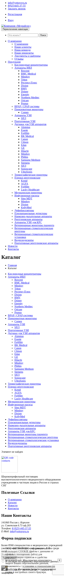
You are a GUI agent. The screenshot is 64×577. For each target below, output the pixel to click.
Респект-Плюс (29, 82)
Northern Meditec (30, 97)
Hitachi (25, 151)
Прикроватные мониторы (28, 109)
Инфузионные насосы (26, 195)
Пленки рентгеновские (27, 177)
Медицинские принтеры (28, 192)
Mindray (25, 76)
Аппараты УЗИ (23, 115)
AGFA (24, 183)
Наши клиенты (22, 47)
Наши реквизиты (24, 53)
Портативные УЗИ (24, 121)
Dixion (24, 85)
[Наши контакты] (9, 471)
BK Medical (27, 136)
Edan (23, 145)
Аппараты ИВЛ (23, 67)
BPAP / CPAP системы (26, 106)
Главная (12, 265)
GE (23, 148)
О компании (15, 41)
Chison (24, 142)
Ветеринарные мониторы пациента (34, 225)
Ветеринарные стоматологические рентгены (33, 437)
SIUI (23, 118)
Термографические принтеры (30, 174)
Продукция (14, 61)
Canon (24, 139)
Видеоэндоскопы (24, 240)
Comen (25, 112)
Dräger (24, 91)
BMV (24, 88)
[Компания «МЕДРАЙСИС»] (16, 25)
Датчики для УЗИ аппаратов (30, 124)
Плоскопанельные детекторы (30, 213)
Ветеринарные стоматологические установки (33, 440)
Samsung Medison (30, 159)
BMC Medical (28, 73)
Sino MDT (26, 198)
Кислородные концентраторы (31, 64)
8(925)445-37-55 (17, 5)
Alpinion (25, 127)
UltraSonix (26, 171)
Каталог (12, 502)
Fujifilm (25, 133)
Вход (10, 20)
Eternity (25, 94)
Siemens (25, 162)
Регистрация (15, 14)
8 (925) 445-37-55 (21, 528)
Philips (24, 157)
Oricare (25, 100)
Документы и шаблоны (27, 55)
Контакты (13, 249)
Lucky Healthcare (30, 189)
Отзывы (18, 58)
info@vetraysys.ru (17, 2)
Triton (24, 79)
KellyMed (26, 207)
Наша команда (22, 50)
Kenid (24, 180)
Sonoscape (26, 168)
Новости (13, 246)
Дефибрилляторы (24, 210)
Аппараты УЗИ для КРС (28, 222)
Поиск (43, 35)
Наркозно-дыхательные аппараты (33, 216)
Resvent (25, 70)
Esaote (24, 130)
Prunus (24, 103)
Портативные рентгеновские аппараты (36, 243)
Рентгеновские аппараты (28, 219)
